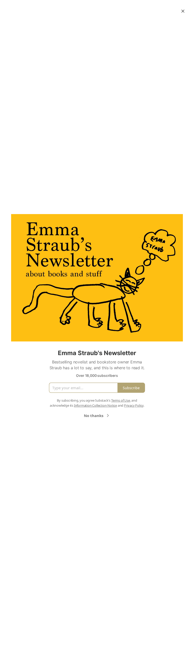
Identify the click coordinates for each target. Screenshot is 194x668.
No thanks (93, 415)
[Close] (183, 11)
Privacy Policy (133, 405)
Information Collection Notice (95, 405)
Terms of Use (120, 400)
